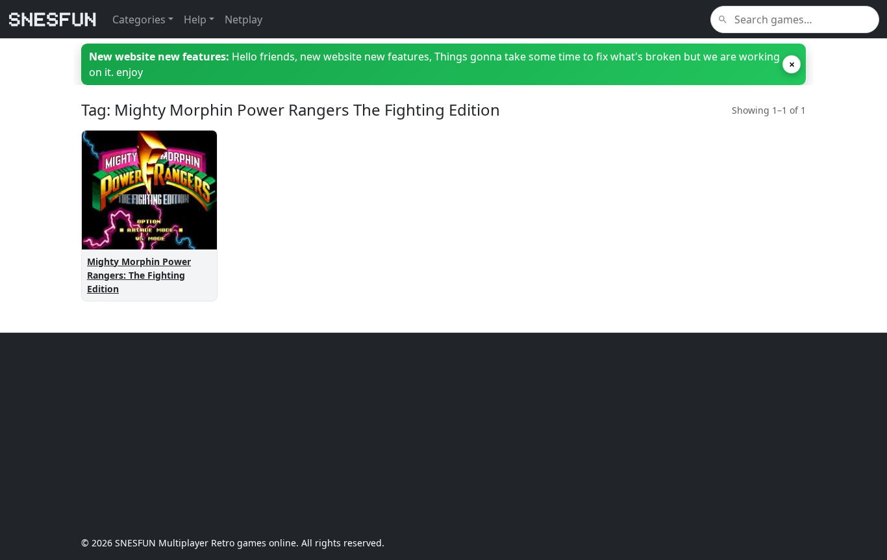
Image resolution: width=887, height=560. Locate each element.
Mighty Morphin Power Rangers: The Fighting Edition (139, 275)
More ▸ (190, 226)
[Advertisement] (443, 435)
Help (195, 19)
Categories (139, 19)
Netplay (243, 19)
